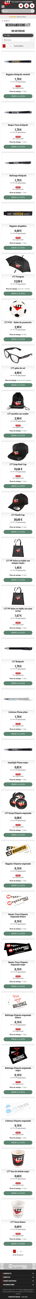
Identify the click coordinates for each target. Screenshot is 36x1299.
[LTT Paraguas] (18, 264)
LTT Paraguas (18, 277)
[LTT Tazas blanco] (18, 1209)
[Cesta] (32, 5)
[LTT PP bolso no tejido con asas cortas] (18, 596)
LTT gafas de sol (18, 368)
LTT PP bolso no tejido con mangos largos (18, 562)
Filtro (8, 35)
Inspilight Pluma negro (18, 762)
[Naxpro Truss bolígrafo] (18, 112)
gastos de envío (22, 81)
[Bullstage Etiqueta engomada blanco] (18, 1002)
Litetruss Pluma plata (18, 712)
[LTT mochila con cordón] (18, 401)
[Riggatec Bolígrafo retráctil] (18, 62)
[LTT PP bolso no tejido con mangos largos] (18, 548)
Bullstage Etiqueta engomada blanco (18, 1016)
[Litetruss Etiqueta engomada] (18, 1108)
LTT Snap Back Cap (18, 464)
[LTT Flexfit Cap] (18, 502)
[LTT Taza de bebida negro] (18, 1159)
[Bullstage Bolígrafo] (18, 163)
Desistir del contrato (14, 1296)
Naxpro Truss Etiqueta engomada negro (18, 963)
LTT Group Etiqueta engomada (18, 813)
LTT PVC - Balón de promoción (18, 322)
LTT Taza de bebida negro (18, 1171)
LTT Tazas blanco (18, 1222)
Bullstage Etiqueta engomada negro (18, 1069)
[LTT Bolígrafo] (18, 649)
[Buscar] (32, 11)
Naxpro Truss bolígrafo (18, 125)
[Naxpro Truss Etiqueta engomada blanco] (18, 902)
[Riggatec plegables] (18, 213)
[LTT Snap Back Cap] (18, 452)
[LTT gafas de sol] (18, 355)
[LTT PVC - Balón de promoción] (18, 310)
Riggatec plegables (18, 226)
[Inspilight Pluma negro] (18, 750)
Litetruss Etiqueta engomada (18, 1121)
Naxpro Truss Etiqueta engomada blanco (18, 915)
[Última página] (10, 46)
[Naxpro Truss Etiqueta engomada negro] (18, 950)
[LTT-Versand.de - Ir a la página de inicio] (7, 3)
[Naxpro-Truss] (18, 1266)
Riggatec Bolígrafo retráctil (18, 74)
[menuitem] (8, 6)
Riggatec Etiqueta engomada (18, 864)
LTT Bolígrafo (18, 661)
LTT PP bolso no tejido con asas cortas (18, 610)
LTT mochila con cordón (18, 414)
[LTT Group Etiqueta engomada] (18, 800)
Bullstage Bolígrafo (18, 175)
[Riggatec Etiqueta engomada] (18, 851)
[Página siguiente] (7, 46)
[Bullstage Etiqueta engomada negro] (18, 1055)
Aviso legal (25, 1296)
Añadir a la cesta (18, 96)
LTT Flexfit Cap (18, 515)
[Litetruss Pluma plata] (18, 699)
